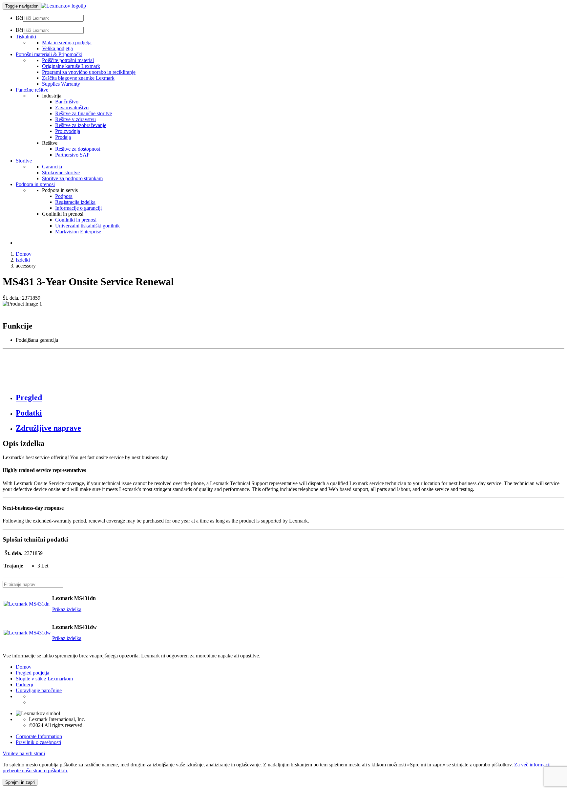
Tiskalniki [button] (26, 36)
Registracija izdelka (75, 202)
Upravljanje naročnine (39, 690)
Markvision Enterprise (78, 231)
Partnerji (24, 684)
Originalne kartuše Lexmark (71, 66)
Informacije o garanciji (78, 208)
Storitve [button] (24, 160)
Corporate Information (39, 736)
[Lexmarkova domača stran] (63, 6)
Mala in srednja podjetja (67, 42)
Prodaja (63, 137)
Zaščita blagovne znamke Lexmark (78, 78)
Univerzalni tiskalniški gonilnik (87, 225)
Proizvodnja (67, 131)
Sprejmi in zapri (20, 782)
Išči (19, 18)
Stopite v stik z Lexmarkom (44, 678)
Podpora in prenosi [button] (35, 184)
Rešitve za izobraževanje (80, 125)
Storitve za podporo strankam (72, 178)
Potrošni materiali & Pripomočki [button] (49, 54)
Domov (24, 254)
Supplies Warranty (61, 84)
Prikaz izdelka (66, 609)
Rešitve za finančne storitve (83, 113)
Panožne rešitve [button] (32, 90)
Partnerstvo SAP (72, 155)
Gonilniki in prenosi (75, 220)
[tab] (290, 397)
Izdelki (23, 260)
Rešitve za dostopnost (77, 149)
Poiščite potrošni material (68, 60)
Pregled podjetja (32, 672)
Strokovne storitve (61, 172)
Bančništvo (66, 101)
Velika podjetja (57, 48)
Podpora (64, 196)
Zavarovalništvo (72, 107)
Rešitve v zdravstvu (75, 119)
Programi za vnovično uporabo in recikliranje (89, 72)
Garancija (52, 166)
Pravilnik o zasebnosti (38, 742)
